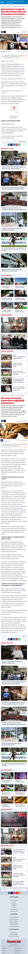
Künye (3, 950)
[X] (12, 893)
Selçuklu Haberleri (14, 919)
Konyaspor (14, 904)
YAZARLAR (19, 889)
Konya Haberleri (14, 900)
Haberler (3, 6)
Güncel (14, 902)
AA (7, 440)
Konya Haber (9, 6)
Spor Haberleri (14, 909)
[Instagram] (14, 893)
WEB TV (5, 889)
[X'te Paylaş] (5, 32)
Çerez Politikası (17, 950)
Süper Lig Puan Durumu (14, 936)
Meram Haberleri (14, 921)
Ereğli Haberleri (14, 924)
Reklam (3, 952)
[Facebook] (9, 893)
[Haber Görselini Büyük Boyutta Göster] (14, 42)
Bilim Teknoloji (14, 911)
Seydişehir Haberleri (14, 926)
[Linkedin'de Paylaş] (14, 145)
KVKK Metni (16, 952)
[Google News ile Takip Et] (24, 51)
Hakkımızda (4, 948)
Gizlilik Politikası (17, 948)
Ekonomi (8, 395)
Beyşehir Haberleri (14, 922)
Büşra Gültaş (6, 51)
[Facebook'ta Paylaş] (2, 32)
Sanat (14, 907)
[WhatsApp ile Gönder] (19, 145)
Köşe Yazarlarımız (14, 934)
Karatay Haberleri (14, 917)
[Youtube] (17, 893)
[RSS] (19, 893)
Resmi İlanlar (14, 932)
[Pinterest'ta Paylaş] (17, 145)
